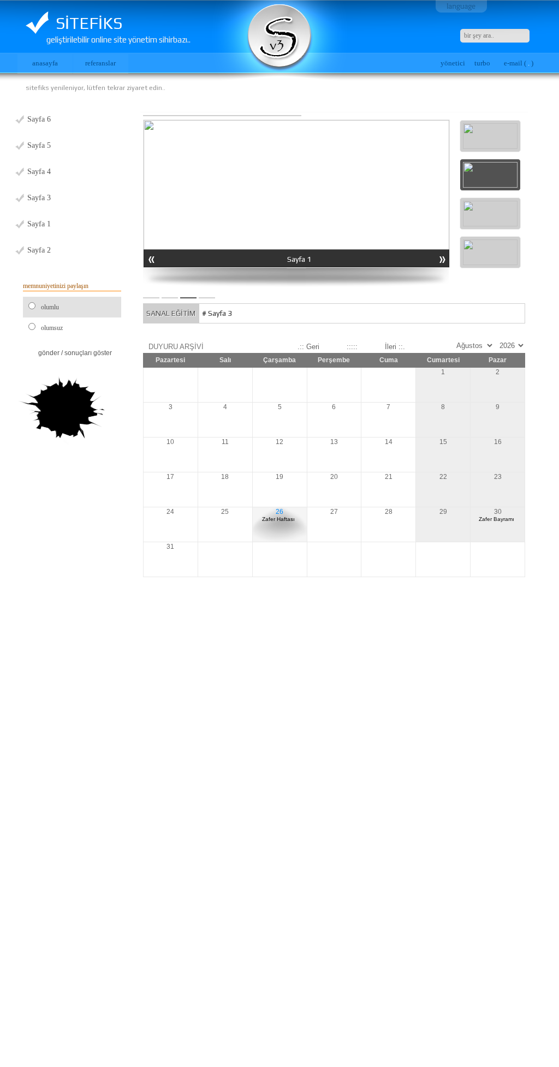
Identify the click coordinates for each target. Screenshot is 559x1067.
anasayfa (45, 63)
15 (443, 442)
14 (389, 442)
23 (498, 477)
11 (225, 442)
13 (334, 442)
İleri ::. (395, 347)
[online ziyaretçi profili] (63, 409)
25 (225, 511)
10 (170, 442)
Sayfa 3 (39, 198)
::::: (352, 347)
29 (443, 511)
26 (278, 515)
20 (334, 477)
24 (170, 511)
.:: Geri (308, 347)
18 (225, 477)
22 (443, 477)
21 (389, 477)
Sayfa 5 (39, 145)
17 (170, 477)
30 (496, 515)
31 (170, 546)
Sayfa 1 (39, 224)
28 (389, 511)
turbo (482, 63)
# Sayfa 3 (217, 313)
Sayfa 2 (39, 250)
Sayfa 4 (39, 171)
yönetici (453, 63)
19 (279, 477)
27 (334, 511)
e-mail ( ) (518, 63)
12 (279, 442)
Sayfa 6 (39, 119)
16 (498, 442)
